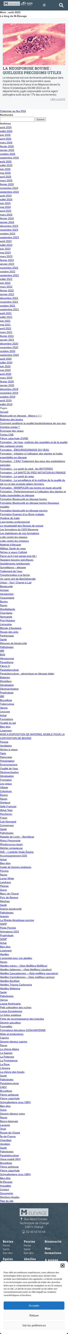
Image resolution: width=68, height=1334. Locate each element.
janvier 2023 (7, 263)
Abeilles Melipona (10, 988)
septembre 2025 (9, 157)
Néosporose (7, 658)
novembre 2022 (9, 267)
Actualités (5, 1185)
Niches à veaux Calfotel (13, 552)
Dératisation (7, 685)
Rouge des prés (9, 631)
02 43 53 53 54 (35, 1232)
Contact (4, 1189)
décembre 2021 (9, 298)
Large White (7, 878)
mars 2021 (6, 332)
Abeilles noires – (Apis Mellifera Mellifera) (23, 965)
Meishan (5, 901)
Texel (3, 1128)
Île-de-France (8, 1136)
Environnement (8, 764)
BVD (2, 654)
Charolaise (6, 612)
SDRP (3, 924)
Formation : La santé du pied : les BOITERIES (26, 468)
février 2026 (7, 146)
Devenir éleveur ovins (12, 1113)
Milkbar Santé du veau (13, 548)
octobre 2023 (7, 233)
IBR (2, 650)
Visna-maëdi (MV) (10, 1159)
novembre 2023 (9, 229)
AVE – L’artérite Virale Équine (17, 851)
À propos (51, 1260)
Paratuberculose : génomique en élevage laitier (27, 673)
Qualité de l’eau (9, 768)
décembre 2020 (9, 343)
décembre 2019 (9, 389)
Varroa (4, 999)
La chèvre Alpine (9, 1049)
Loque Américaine (10, 1003)
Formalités (6, 1026)
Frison (3, 817)
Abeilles (4, 954)
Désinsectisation (9, 688)
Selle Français (8, 806)
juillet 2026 (6, 131)
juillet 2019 (6, 404)
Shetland (5, 802)
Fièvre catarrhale (10, 1098)
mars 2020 (6, 377)
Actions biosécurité (11, 908)
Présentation (7, 760)
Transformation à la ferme (15, 575)
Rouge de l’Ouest (10, 1132)
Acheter (4, 590)
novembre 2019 (9, 392)
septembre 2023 (9, 237)
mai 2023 (5, 252)
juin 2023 (5, 248)
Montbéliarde (7, 609)
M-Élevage (6, 1181)
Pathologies (6, 647)
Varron (4, 707)
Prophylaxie (6, 692)
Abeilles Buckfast (9, 980)
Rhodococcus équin (11, 844)
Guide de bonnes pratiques (15, 867)
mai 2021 (5, 324)
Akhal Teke (6, 810)
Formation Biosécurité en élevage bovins (23, 499)
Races (3, 605)
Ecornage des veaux (12, 430)
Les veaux (6, 783)
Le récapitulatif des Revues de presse (21, 525)
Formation (6, 779)
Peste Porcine (8, 927)
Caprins (4, 1037)
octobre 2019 (7, 396)
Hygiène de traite (10, 518)
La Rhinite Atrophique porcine (17, 920)
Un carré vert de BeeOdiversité (18, 578)
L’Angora (5, 1068)
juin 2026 (5, 134)
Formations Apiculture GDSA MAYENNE (23, 1030)
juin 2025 (5, 169)
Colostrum (6, 791)
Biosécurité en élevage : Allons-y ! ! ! (21, 415)
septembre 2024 (9, 191)
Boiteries (5, 677)
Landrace (5, 882)
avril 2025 (5, 176)
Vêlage (4, 787)
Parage (4, 741)
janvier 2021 (7, 339)
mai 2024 (5, 207)
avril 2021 (5, 328)
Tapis (3, 753)
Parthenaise (7, 635)
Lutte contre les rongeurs (14, 540)
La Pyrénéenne (9, 1060)
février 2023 (7, 260)
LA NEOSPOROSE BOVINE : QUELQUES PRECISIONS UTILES (32, 70)
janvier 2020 (7, 385)
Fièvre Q (5, 666)
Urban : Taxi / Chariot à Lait (15, 582)
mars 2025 (6, 180)
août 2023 (6, 241)
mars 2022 (6, 286)
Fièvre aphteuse (9, 1094)
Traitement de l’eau (11, 571)
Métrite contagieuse (11, 848)
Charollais (5, 1140)
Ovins (3, 1109)
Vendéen (5, 1144)
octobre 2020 (7, 351)
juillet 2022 (6, 279)
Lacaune (5, 1125)
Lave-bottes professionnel (15, 521)
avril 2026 (5, 138)
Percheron (6, 814)
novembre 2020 (9, 347)
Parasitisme (6, 662)
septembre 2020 (9, 355)
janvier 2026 (7, 150)
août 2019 (6, 400)
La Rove (5, 1064)
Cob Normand (8, 821)
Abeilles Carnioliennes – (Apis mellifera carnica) (27, 977)
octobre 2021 (7, 305)
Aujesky (4, 916)
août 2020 (6, 358)
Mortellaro (6, 681)
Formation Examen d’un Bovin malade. (22, 514)
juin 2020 (5, 366)
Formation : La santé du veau (17, 476)
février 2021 (7, 336)
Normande (6, 616)
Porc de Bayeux (9, 897)
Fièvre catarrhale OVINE (14, 438)
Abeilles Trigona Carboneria (16, 984)
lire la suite (57, 99)
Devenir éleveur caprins (13, 1041)
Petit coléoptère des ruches (15, 1007)
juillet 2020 (6, 362)
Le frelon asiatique (10, 1015)
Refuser (34, 1315)
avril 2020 (5, 373)
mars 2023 (6, 256)
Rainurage (6, 757)
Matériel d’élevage (10, 544)
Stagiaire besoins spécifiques (16, 559)
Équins (4, 795)
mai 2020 (5, 370)
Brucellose (6, 700)
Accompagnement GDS (13, 855)
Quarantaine (7, 597)
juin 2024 (5, 203)
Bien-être (5, 726)
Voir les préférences (34, 1325)
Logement (6, 730)
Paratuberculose (9, 669)
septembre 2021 (9, 309)
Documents (6, 1193)
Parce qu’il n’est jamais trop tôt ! (18, 556)
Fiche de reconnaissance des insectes (22, 1018)
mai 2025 (5, 172)
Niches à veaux (9, 749)
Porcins (4, 870)
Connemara (7, 825)
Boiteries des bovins (11, 419)
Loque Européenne (11, 1011)
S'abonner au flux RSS (13, 111)
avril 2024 (5, 210)
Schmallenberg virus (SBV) (15, 1102)
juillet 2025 (6, 165)
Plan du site (6, 1200)
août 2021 (6, 313)
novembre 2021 (9, 301)
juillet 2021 (6, 317)
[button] (62, 1265)
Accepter (34, 1305)
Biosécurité (6, 586)
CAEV (3, 1087)
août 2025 (6, 161)
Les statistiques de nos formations (19, 533)
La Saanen (6, 1052)
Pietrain (4, 886)
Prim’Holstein (7, 620)
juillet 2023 (6, 244)
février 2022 (7, 290)
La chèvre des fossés (12, 1071)
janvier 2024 (7, 222)
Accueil (4, 411)
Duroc (3, 889)
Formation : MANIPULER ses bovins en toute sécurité (30, 487)
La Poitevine (7, 1056)
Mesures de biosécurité (13, 643)
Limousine (6, 624)
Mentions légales (9, 1197)
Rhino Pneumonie (10, 840)
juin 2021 (5, 320)
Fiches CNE (7, 434)
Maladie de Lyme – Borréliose (17, 836)
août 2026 (6, 127)
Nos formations (53, 1251)
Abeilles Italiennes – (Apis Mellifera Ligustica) (26, 969)
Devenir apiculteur (10, 1022)
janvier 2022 (7, 294)
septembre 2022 (9, 275)
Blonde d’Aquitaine (10, 628)
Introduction (7, 593)
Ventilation (6, 745)
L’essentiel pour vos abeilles (16, 958)
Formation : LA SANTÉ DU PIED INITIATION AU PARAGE (33, 472)
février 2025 (7, 184)
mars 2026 (6, 142)
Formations (6, 719)
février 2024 (7, 218)
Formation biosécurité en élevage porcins (24, 510)
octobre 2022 (7, 271)
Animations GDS (9, 931)
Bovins (4, 601)
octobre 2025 (7, 153)
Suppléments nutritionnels (15, 563)
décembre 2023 (9, 226)
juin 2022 (5, 282)
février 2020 (7, 381)
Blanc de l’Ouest (9, 893)
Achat (3, 715)
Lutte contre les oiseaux (13, 537)
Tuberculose (7, 703)
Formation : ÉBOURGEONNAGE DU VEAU (24, 449)
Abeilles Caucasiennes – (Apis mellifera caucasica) (29, 973)
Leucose (5, 711)
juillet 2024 (6, 199)
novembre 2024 (9, 188)
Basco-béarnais (9, 1121)
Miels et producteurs (11, 1034)
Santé (3, 639)
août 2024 (6, 195)
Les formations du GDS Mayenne (19, 529)
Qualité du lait (8, 722)
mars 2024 (6, 214)
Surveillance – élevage (13, 567)
